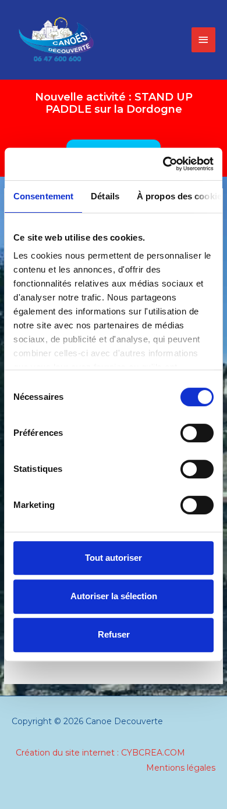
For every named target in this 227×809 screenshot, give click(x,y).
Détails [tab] (105, 196)
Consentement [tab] (43, 196)
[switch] (197, 433)
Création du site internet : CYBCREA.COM (100, 752)
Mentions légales (180, 768)
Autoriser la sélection (113, 596)
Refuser (114, 634)
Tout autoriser (113, 558)
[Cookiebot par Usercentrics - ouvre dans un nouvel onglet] (163, 163)
